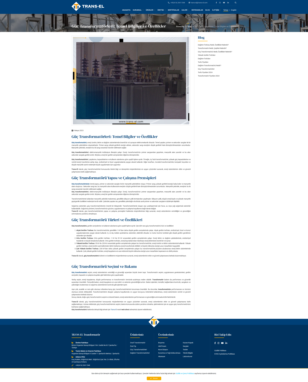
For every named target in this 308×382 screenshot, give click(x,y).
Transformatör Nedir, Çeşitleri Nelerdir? (212, 48)
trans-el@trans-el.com (199, 3)
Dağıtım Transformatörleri (140, 353)
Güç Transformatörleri (206, 69)
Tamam (155, 378)
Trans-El (114, 310)
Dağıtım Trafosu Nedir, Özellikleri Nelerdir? (213, 45)
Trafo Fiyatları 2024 (205, 72)
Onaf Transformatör (137, 343)
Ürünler (149, 10)
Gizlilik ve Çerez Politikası (185, 373)
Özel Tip (133, 346)
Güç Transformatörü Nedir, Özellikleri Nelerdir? (215, 52)
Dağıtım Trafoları (204, 59)
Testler (185, 350)
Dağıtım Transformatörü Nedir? (209, 66)
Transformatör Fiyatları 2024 (208, 76)
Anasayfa (126, 10)
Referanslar (197, 10)
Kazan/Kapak (188, 343)
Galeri (184, 10)
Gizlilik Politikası (220, 350)
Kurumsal (137, 10)
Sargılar (186, 346)
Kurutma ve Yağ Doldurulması (169, 353)
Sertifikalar (173, 10)
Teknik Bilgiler (188, 353)
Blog (207, 10)
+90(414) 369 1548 (177, 3)
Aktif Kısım (162, 346)
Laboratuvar (187, 356)
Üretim (160, 10)
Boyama (161, 343)
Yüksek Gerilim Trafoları (206, 55)
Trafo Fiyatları (203, 62)
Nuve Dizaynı (163, 350)
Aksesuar (161, 356)
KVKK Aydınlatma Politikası (224, 354)
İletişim (215, 10)
